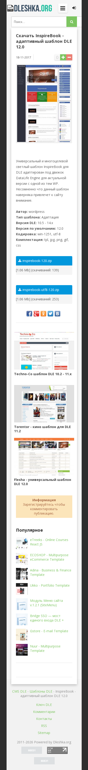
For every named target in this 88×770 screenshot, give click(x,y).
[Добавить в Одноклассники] (43, 313)
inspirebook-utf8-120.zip (41, 289)
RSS (44, 725)
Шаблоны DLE (41, 691)
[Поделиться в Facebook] (29, 313)
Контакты (44, 718)
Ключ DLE (44, 704)
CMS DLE (19, 691)
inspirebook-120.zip (37, 260)
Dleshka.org (30, 8)
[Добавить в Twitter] (50, 313)
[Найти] (71, 21)
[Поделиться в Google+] (36, 313)
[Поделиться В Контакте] (57, 313)
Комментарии (44, 711)
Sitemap (44, 732)
